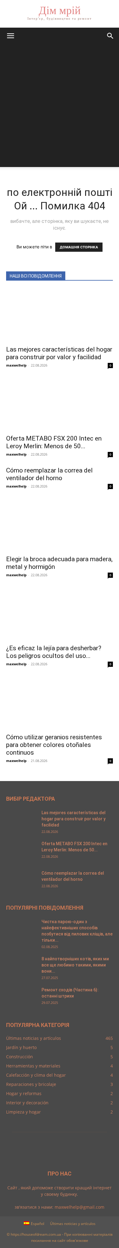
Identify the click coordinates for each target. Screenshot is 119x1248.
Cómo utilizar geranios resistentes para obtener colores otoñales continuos (54, 744)
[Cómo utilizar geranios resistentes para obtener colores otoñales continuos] (59, 702)
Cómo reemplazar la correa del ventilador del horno (49, 474)
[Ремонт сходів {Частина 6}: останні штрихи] (21, 997)
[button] (10, 36)
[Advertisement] (59, 107)
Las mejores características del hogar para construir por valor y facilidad (59, 353)
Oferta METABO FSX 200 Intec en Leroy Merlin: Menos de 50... (54, 442)
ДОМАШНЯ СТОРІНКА (79, 247)
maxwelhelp (16, 365)
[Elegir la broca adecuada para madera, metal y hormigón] (59, 525)
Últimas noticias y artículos (73, 1223)
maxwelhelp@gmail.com (79, 1207)
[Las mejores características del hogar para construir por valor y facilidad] (59, 315)
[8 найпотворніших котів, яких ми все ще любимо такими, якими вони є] (21, 966)
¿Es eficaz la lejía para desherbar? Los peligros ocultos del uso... (53, 651)
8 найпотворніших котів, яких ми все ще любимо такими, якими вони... (75, 965)
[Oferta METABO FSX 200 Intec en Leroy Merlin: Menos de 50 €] (59, 404)
